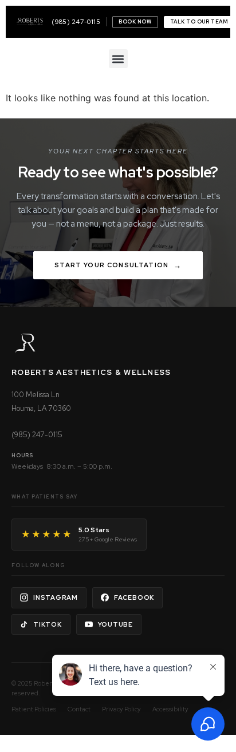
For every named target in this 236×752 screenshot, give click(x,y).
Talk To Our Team (199, 21)
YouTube (115, 624)
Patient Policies (33, 709)
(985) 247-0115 (76, 22)
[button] (118, 58)
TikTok (47, 624)
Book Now (135, 21)
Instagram (55, 597)
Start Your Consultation (111, 265)
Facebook (134, 597)
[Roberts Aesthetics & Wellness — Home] (30, 22)
